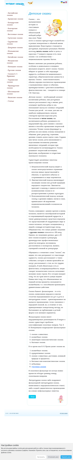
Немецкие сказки (15, 66)
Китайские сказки (15, 57)
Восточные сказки (15, 34)
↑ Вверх (32, 397)
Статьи (11, 101)
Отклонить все (53, 457)
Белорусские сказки (13, 23)
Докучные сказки (15, 47)
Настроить (41, 457)
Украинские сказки (12, 80)
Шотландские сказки (13, 92)
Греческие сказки (15, 38)
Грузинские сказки (12, 42)
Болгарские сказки (12, 29)
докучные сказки (39, 366)
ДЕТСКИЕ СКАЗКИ (63, 413)
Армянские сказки (15, 18)
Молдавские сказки (12, 61)
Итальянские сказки (13, 52)
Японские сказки (15, 97)
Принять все (66, 457)
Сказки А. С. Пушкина (12, 74)
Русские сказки (14, 70)
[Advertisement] (36, 437)
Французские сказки (13, 86)
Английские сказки (12, 14)
